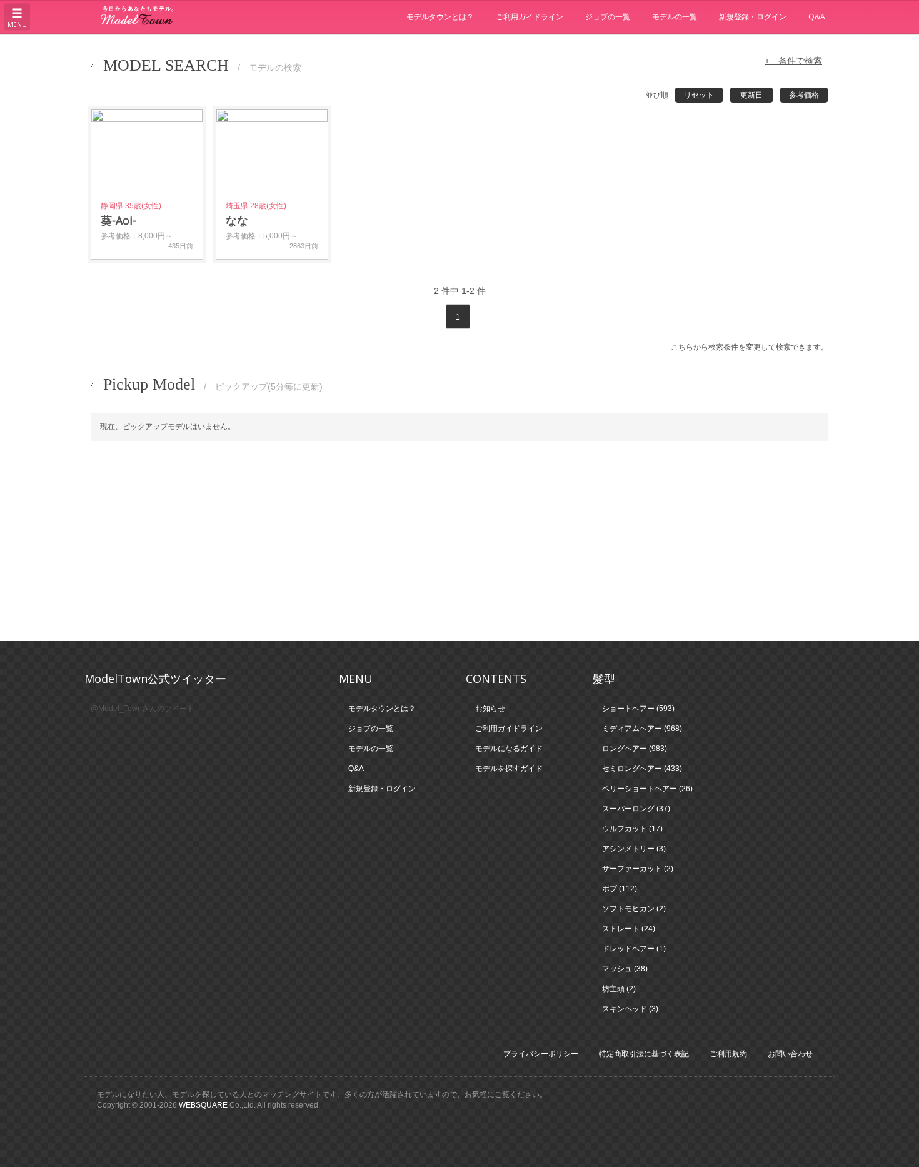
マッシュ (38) (625, 968)
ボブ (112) (619, 888)
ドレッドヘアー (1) (634, 948)
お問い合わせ (790, 1053)
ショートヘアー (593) (638, 708)
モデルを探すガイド (509, 768)
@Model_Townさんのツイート (142, 708)
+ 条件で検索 (793, 61)
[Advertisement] (459, 541)
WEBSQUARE (203, 1105)
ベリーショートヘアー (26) (647, 788)
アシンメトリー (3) (634, 848)
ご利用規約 (728, 1053)
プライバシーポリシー (540, 1053)
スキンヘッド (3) (630, 1008)
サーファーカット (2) (637, 868)
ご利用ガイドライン (529, 16)
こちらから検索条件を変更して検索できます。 (749, 347)
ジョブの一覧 (607, 16)
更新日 (751, 95)
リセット (699, 95)
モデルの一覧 (674, 16)
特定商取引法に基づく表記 (644, 1053)
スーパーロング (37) (636, 808)
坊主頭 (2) (619, 988)
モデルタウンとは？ (440, 16)
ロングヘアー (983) (634, 748)
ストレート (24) (628, 928)
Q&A (816, 16)
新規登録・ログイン (752, 16)
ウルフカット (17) (632, 828)
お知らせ (490, 708)
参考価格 (804, 95)
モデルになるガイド (509, 748)
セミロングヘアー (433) (642, 768)
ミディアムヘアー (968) (642, 728)
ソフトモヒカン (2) (634, 908)
